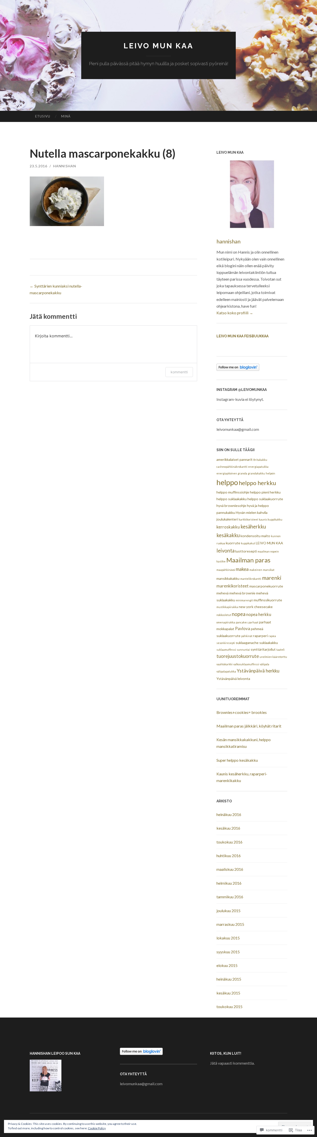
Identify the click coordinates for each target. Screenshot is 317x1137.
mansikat (268, 569)
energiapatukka (258, 466)
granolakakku (256, 473)
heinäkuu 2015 (228, 979)
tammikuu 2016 (229, 896)
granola (242, 473)
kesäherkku (253, 526)
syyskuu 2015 (228, 951)
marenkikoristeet (232, 585)
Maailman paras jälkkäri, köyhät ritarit (248, 726)
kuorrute (233, 543)
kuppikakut (248, 543)
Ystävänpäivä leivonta (233, 678)
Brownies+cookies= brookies (241, 712)
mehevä (222, 593)
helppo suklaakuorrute (265, 499)
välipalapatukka (226, 671)
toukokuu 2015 (229, 1006)
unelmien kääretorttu (273, 656)
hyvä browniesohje (231, 505)
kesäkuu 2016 (228, 828)
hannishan (64, 166)
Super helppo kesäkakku (237, 760)
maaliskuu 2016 (229, 869)
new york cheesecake (256, 607)
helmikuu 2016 (228, 883)
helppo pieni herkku (265, 492)
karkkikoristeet (248, 519)
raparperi (260, 636)
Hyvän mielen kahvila (251, 512)
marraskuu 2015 (230, 924)
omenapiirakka (225, 622)
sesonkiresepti (225, 642)
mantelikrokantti (250, 578)
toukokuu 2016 (229, 842)
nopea (238, 614)
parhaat (253, 622)
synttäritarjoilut (263, 649)
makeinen (255, 569)
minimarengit (244, 600)
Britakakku (260, 459)
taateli (280, 649)
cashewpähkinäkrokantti (231, 466)
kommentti (179, 372)
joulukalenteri (227, 519)
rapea (272, 636)
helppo (227, 482)
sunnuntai (243, 649)
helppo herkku (257, 482)
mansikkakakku (227, 578)
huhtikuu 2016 (228, 855)
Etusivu (42, 116)
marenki (271, 578)
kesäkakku (228, 535)
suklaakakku (268, 643)
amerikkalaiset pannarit (234, 459)
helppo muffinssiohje (232, 492)
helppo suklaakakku (231, 499)
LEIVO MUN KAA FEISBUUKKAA (242, 336)
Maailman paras (248, 560)
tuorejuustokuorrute (237, 656)
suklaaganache (247, 643)
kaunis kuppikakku (270, 519)
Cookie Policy (97, 1128)
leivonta (225, 551)
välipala (264, 664)
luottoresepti (246, 551)
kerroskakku (228, 527)
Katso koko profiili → (234, 312)
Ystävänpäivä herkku (258, 670)
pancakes (242, 622)
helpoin (270, 473)
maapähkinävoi (225, 569)
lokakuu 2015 (228, 937)
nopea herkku (258, 614)
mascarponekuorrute (266, 586)
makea (242, 569)
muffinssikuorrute (268, 600)
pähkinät (246, 636)
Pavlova (242, 628)
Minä (66, 116)
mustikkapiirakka (227, 607)
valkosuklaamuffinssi (246, 664)
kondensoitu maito (255, 536)
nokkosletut (223, 614)
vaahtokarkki (224, 664)
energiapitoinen (226, 473)
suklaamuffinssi (226, 649)
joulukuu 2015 (228, 910)
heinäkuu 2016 (228, 814)
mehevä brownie (242, 593)
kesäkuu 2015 (228, 993)
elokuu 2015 (227, 965)
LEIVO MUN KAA (158, 45)
